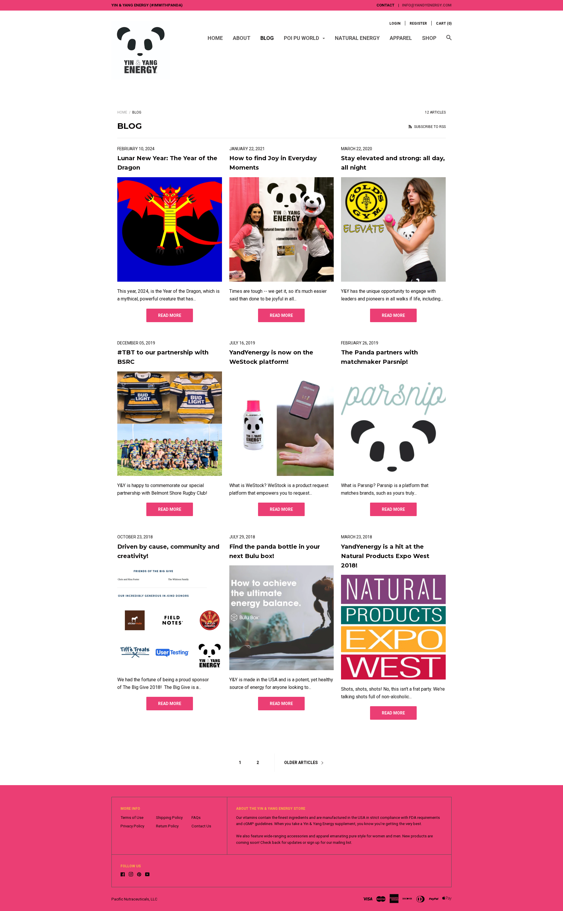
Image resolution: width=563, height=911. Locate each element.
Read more (169, 315)
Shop (429, 38)
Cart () (444, 23)
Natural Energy (357, 38)
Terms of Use (132, 817)
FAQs (196, 817)
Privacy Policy (132, 826)
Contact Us (201, 826)
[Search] (449, 40)
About (241, 38)
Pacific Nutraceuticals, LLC (134, 899)
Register (418, 23)
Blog (267, 38)
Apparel (401, 38)
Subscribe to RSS (429, 127)
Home (215, 38)
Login (395, 23)
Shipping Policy (169, 817)
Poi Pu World (302, 38)
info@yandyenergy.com (427, 5)
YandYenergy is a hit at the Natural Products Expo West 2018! (385, 556)
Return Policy (167, 826)
